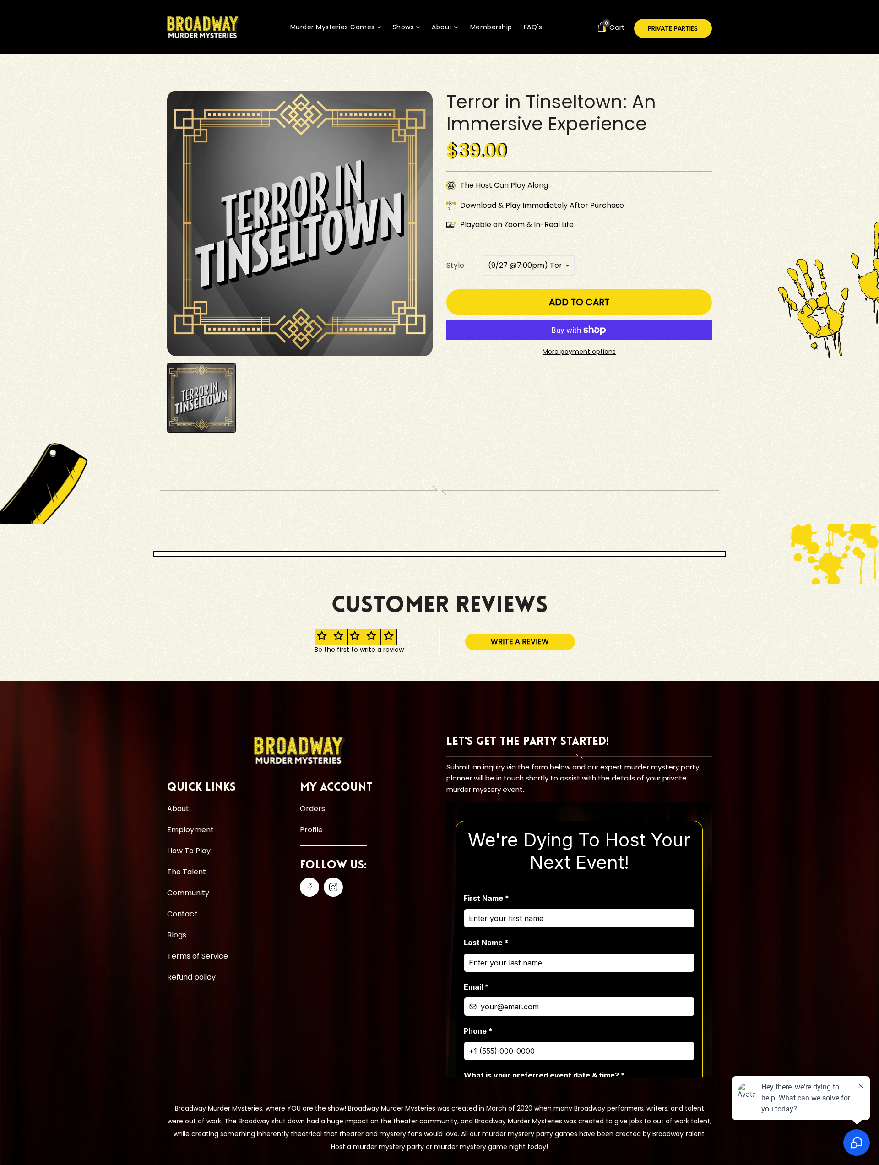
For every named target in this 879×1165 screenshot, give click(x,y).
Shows (404, 27)
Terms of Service (197, 956)
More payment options (579, 351)
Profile (311, 829)
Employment (190, 829)
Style (455, 265)
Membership (491, 27)
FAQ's (533, 27)
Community (188, 893)
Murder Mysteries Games (333, 27)
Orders (312, 808)
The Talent (186, 872)
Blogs (176, 935)
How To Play (189, 850)
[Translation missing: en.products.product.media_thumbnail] (201, 397)
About (443, 27)
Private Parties (673, 28)
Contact (182, 914)
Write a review (520, 641)
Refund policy (191, 977)
